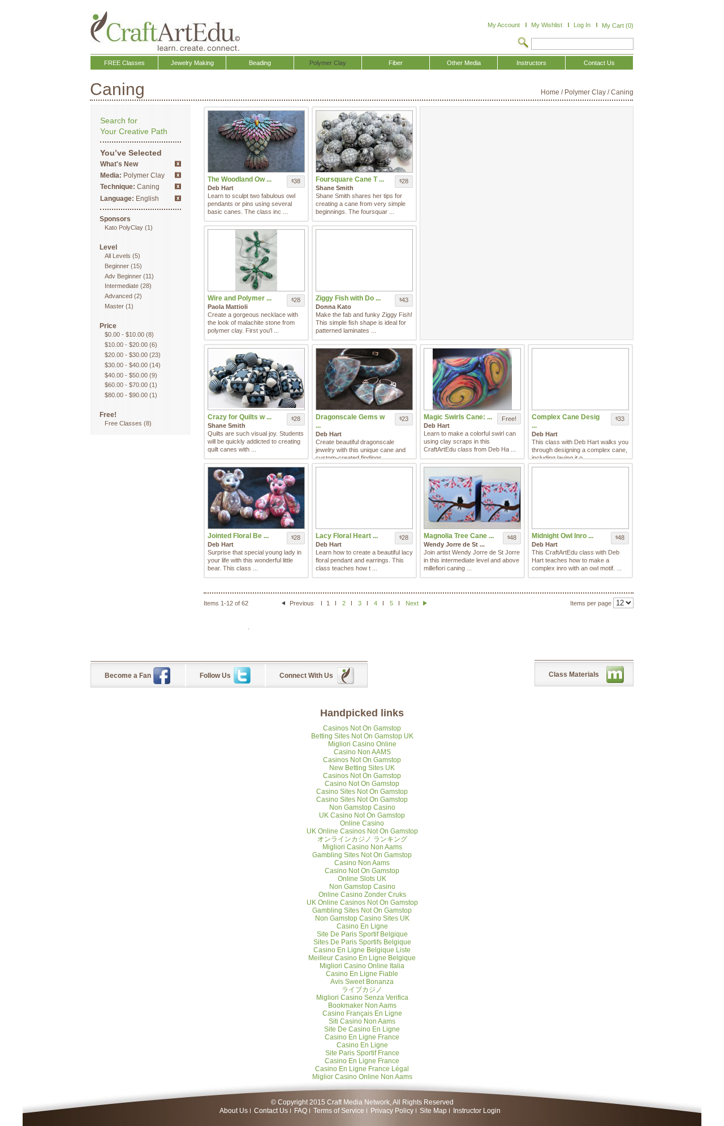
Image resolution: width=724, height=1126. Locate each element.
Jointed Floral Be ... (238, 536)
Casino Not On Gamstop (362, 784)
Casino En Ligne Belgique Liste (362, 950)
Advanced (118, 296)
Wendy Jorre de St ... (454, 544)
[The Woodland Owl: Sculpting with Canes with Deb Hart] (256, 141)
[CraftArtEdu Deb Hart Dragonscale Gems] (364, 379)
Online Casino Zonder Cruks (362, 895)
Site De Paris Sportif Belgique (362, 934)
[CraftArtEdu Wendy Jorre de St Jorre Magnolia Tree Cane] (472, 498)
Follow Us (215, 676)
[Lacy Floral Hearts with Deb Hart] (364, 498)
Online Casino (362, 823)
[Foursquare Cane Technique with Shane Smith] (364, 141)
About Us (233, 1111)
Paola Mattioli (228, 306)
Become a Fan (128, 676)
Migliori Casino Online (362, 744)
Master (114, 306)
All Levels (118, 255)
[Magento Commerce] (165, 31)
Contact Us (271, 1111)
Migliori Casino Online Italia (362, 966)
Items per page (590, 603)
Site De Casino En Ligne (362, 1029)
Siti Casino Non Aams (362, 1021)
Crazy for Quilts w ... (240, 417)
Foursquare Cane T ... (350, 179)
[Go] (523, 43)
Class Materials (574, 674)
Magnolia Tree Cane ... (459, 536)
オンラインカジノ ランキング (362, 839)
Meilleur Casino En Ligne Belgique (362, 958)
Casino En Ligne (362, 926)
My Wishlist (546, 25)
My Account (504, 25)
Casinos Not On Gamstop (362, 728)
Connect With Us (306, 676)
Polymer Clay (585, 92)
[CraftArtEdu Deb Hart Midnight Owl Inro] (580, 498)
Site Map (433, 1111)
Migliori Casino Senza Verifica (362, 998)
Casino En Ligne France (362, 1037)
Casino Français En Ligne (362, 1013)
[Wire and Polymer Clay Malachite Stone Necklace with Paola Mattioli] (256, 260)
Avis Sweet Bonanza (362, 982)
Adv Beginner (123, 276)
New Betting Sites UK (362, 768)
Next (413, 603)
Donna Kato (333, 306)
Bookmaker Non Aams (362, 1005)
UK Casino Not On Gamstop (362, 815)
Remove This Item (178, 164)
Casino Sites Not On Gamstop (362, 792)
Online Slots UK (362, 879)
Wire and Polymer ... (240, 298)
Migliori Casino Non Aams (362, 847)
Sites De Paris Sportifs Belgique (362, 942)
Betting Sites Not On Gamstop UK (362, 736)
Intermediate (122, 285)
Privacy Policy (391, 1111)
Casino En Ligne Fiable (362, 974)
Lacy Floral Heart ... (347, 536)
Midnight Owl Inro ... (562, 536)
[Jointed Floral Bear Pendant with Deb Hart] (256, 498)
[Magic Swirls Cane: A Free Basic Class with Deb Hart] (472, 379)
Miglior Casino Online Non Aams (362, 1077)
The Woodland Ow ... (240, 179)
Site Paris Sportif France (362, 1053)
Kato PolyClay (124, 227)
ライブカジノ (362, 990)
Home (550, 92)
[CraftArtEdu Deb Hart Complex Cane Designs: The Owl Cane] (580, 379)
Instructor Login (477, 1111)
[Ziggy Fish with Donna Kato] (364, 260)
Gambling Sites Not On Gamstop (362, 855)
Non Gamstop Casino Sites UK (362, 918)
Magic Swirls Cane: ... (458, 417)
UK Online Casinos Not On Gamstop (362, 831)
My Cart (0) (618, 25)
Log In (582, 25)
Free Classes (123, 423)
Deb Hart (221, 187)
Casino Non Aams (362, 863)
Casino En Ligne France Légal (362, 1069)
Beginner (117, 266)
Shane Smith (335, 187)
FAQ (300, 1111)
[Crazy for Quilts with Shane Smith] (256, 379)
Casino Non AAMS (362, 752)
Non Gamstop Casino (362, 807)
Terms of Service (338, 1111)
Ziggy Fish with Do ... (348, 298)
